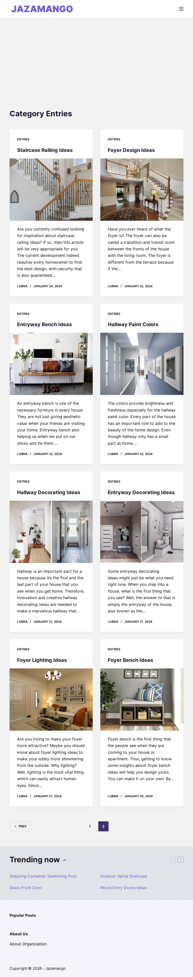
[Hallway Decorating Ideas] (51, 532)
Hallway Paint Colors (133, 324)
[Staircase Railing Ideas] (51, 189)
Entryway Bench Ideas (44, 324)
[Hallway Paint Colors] (141, 364)
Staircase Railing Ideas (45, 150)
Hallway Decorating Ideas (48, 492)
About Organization (28, 943)
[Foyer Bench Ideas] (141, 699)
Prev (23, 826)
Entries (23, 139)
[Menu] (181, 9)
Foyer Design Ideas (131, 150)
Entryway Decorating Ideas (141, 492)
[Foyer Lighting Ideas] (51, 699)
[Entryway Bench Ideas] (51, 364)
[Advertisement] (96, 55)
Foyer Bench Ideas (130, 660)
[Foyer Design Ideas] (141, 189)
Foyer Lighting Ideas (42, 660)
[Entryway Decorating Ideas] (141, 532)
